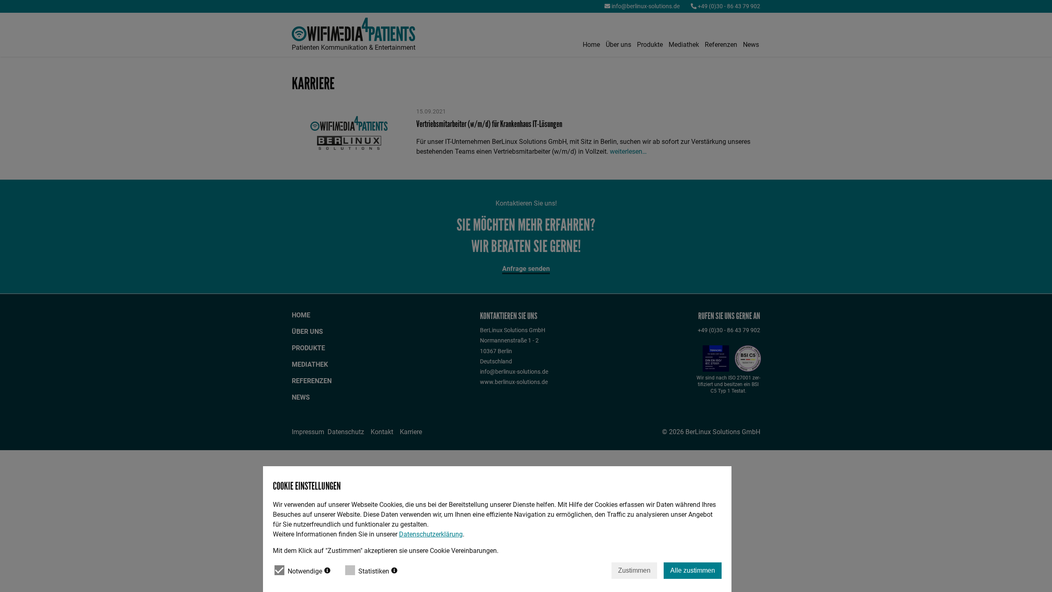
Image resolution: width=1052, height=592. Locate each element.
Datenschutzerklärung (431, 534)
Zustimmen (634, 570)
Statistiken (373, 571)
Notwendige (305, 571)
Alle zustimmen (692, 570)
